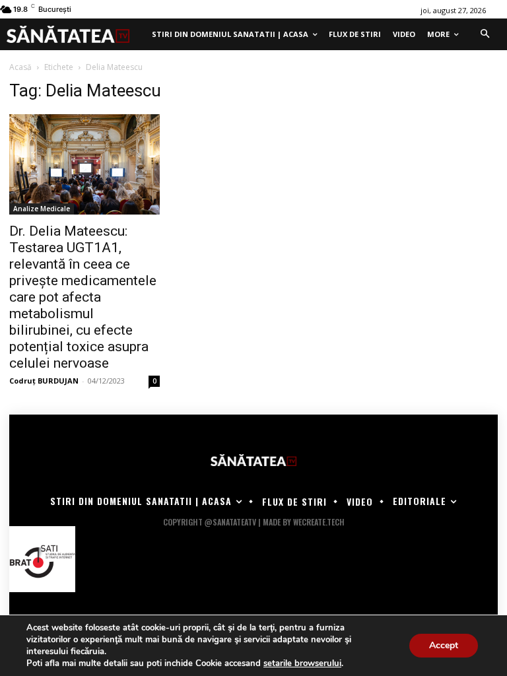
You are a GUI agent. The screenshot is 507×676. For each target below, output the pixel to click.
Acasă (20, 67)
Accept (443, 645)
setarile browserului (302, 663)
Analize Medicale (41, 208)
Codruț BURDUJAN (44, 381)
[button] (484, 34)
